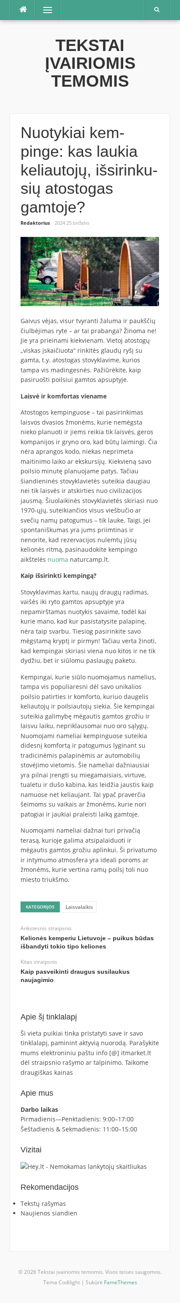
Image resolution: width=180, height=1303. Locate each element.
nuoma (58, 559)
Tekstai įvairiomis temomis (90, 63)
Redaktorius (35, 222)
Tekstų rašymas (43, 1203)
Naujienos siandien (49, 1213)
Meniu (44, 10)
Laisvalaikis (79, 907)
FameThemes (120, 1282)
